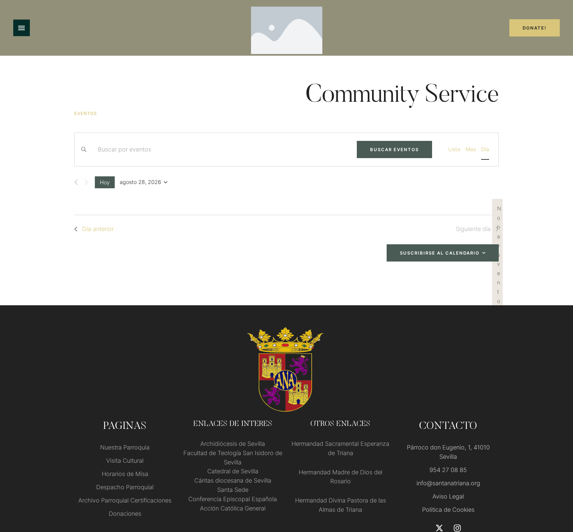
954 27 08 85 (448, 469)
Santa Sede (232, 489)
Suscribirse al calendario (439, 253)
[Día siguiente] (86, 182)
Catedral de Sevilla (232, 471)
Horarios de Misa (125, 473)
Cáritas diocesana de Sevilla (232, 480)
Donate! (534, 27)
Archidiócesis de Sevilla (232, 443)
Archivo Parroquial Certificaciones (124, 500)
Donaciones (125, 513)
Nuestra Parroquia (125, 447)
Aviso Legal (448, 496)
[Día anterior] (76, 182)
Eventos (85, 113)
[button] (555, 504)
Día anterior (98, 228)
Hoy (105, 182)
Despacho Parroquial (125, 487)
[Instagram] (457, 528)
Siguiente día (473, 228)
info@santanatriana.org (448, 483)
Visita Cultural (125, 460)
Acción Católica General (233, 508)
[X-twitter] (439, 528)
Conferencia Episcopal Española (232, 499)
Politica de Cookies (448, 509)
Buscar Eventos (394, 149)
